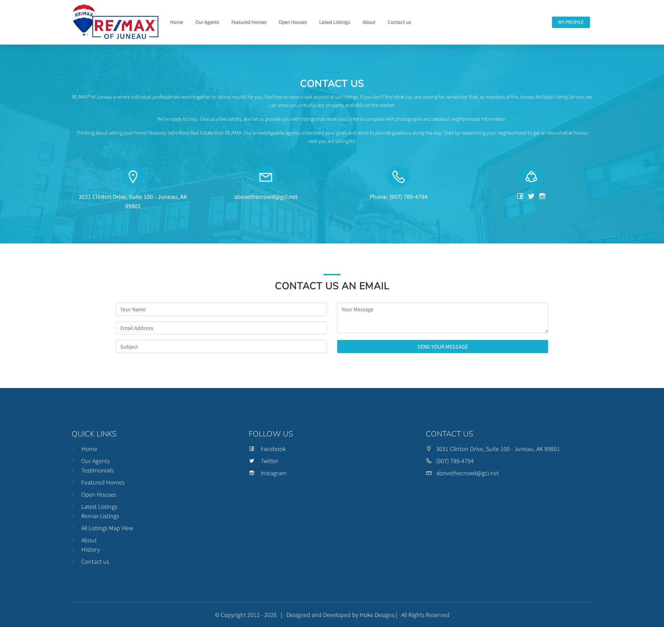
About (368, 22)
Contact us (399, 22)
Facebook (273, 449)
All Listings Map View (107, 528)
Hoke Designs (377, 615)
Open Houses (293, 22)
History (90, 549)
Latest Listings (334, 22)
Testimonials (97, 470)
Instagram (274, 473)
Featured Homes (248, 22)
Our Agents (207, 22)
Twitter (269, 461)
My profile (571, 22)
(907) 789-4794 (455, 461)
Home (176, 22)
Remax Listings (100, 516)
